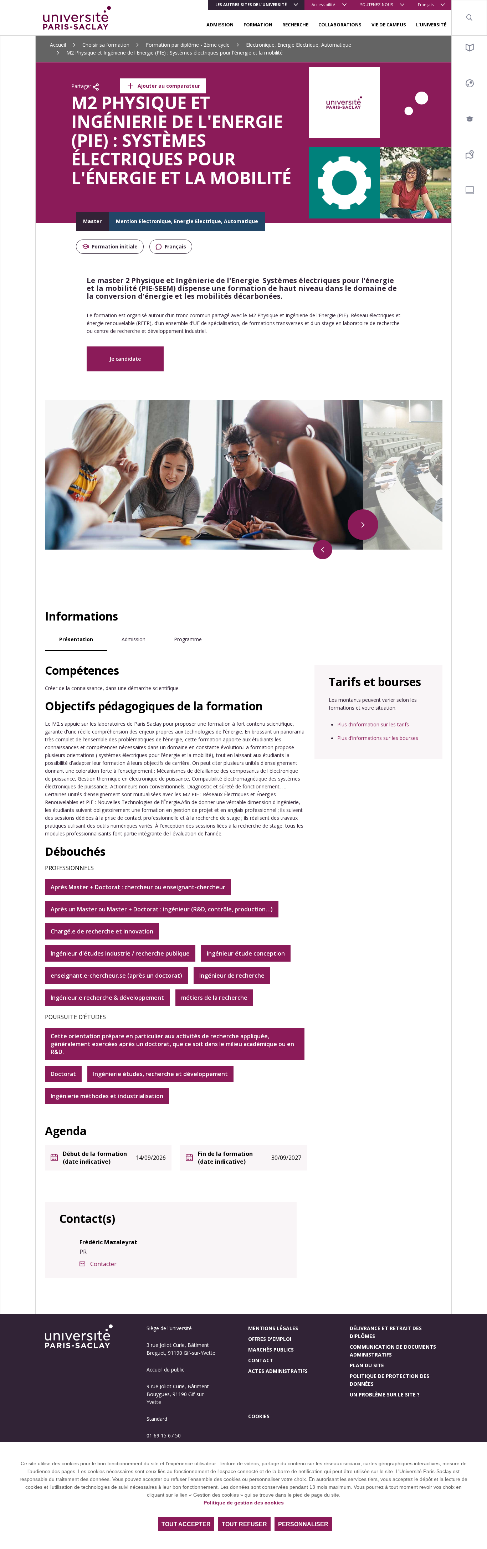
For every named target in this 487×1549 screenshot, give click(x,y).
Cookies (259, 1416)
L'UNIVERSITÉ (431, 24)
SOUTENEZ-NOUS (376, 4)
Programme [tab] (188, 639)
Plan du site (367, 1365)
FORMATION (258, 24)
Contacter (103, 1264)
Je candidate (125, 358)
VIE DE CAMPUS (388, 24)
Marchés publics (271, 1349)
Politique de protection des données (389, 1380)
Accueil (58, 44)
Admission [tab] (133, 639)
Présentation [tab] (76, 639)
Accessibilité (323, 4)
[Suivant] (363, 524)
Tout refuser (244, 1524)
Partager (82, 86)
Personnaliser (303, 1524)
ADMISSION (220, 24)
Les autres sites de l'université (251, 4)
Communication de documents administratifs (393, 1350)
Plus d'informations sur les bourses (377, 738)
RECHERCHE (295, 24)
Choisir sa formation (105, 44)
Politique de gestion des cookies (244, 1503)
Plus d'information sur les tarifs (373, 724)
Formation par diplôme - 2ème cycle (188, 44)
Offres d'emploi (269, 1339)
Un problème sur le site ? (385, 1394)
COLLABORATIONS (340, 24)
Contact (260, 1360)
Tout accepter (186, 1524)
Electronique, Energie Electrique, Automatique (298, 44)
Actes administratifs (278, 1371)
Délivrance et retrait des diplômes (386, 1332)
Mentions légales (273, 1328)
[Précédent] (322, 549)
